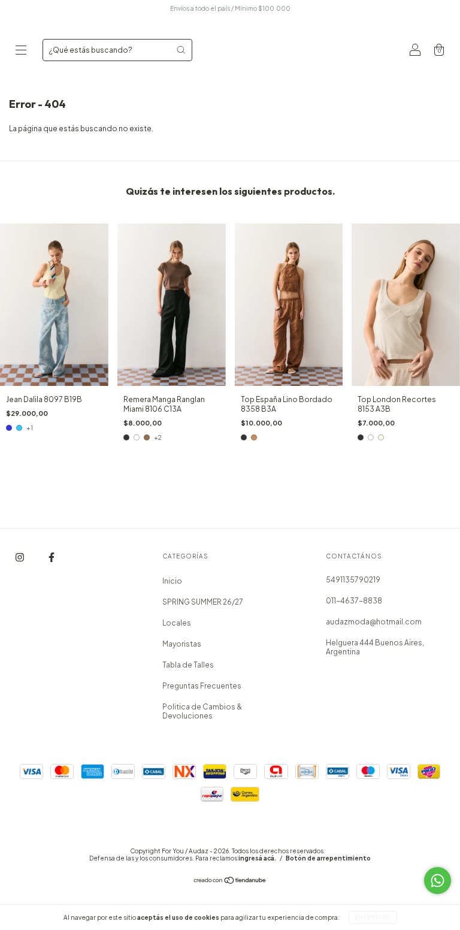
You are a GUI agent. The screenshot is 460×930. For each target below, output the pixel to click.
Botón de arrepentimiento (328, 858)
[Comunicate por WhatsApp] (437, 880)
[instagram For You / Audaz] (20, 557)
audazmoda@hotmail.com (374, 621)
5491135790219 (353, 579)
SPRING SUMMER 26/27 (202, 601)
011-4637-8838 (354, 600)
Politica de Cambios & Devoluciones (202, 711)
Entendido (373, 917)
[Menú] (21, 51)
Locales (176, 622)
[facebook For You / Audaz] (51, 557)
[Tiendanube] (230, 881)
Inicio (172, 580)
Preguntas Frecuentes (201, 685)
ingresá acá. (257, 858)
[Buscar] (181, 50)
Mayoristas (181, 643)
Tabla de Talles (188, 664)
